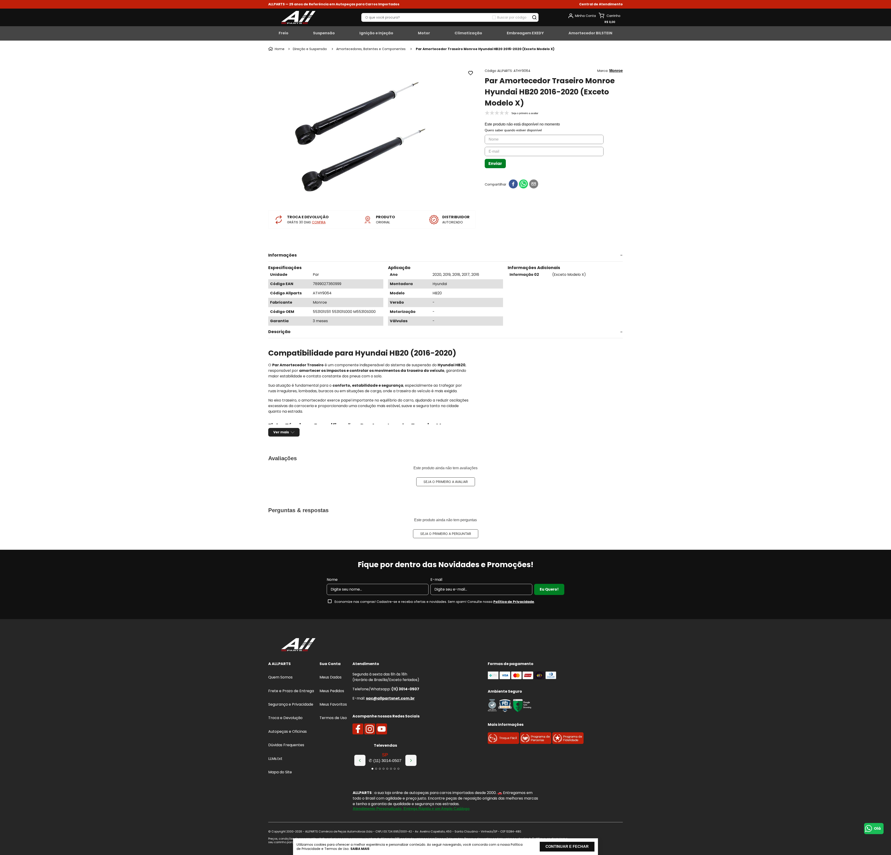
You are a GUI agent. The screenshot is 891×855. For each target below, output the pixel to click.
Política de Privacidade (513, 601)
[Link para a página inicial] (276, 49)
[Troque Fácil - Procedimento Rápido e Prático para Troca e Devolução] (503, 743)
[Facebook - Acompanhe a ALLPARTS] (357, 729)
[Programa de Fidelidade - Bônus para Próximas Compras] (568, 743)
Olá (877, 828)
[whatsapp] (523, 184)
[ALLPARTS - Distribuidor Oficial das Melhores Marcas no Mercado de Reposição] (298, 645)
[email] (533, 184)
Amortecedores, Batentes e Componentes (371, 49)
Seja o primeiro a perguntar (445, 534)
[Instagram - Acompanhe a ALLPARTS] (369, 729)
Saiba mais (359, 848)
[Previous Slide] (359, 760)
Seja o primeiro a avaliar (445, 482)
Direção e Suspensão (310, 49)
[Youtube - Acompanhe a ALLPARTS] (381, 729)
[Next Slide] (410, 760)
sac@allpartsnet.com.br (390, 698)
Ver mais (281, 432)
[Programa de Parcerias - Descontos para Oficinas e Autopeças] (535, 743)
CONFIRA (319, 222)
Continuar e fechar (567, 847)
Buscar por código (511, 17)
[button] (601, 4)
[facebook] (513, 184)
